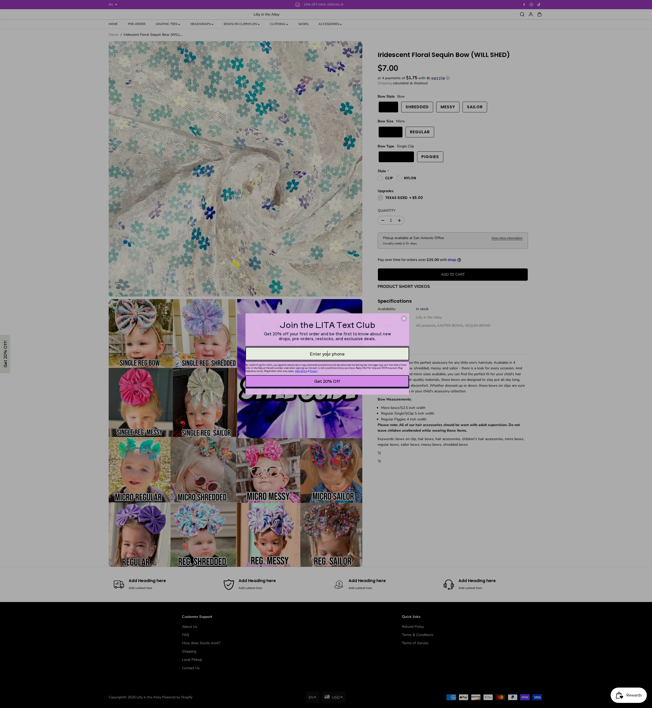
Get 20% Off (327, 381)
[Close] (404, 318)
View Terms (301, 371)
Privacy (314, 371)
